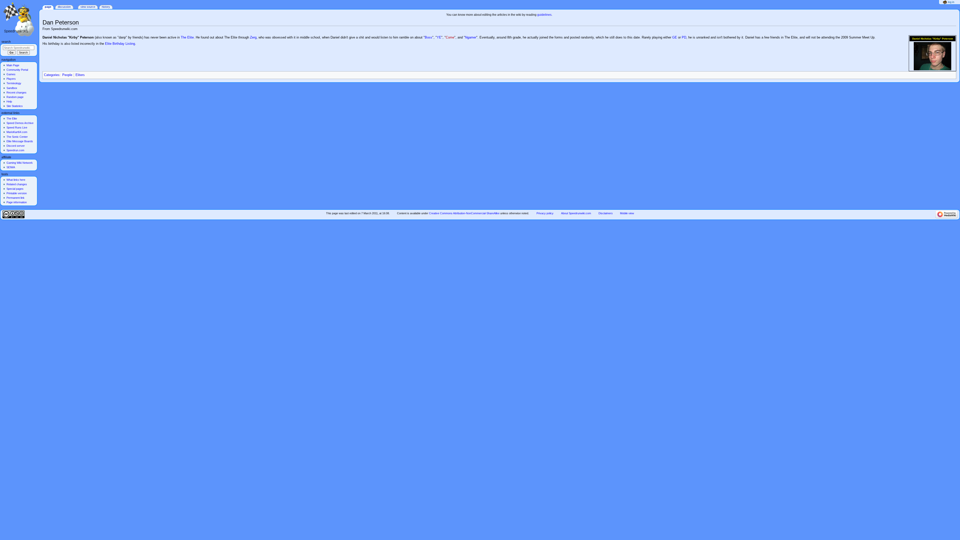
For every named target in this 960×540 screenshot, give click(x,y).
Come (450, 37)
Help (9, 101)
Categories (52, 75)
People (67, 75)
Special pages (15, 188)
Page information (16, 202)
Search (6, 41)
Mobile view (627, 213)
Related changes (16, 184)
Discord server (15, 145)
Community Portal (17, 69)
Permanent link (15, 197)
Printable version (16, 193)
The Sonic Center (17, 136)
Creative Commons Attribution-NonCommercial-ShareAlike (464, 213)
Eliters (80, 75)
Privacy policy (545, 213)
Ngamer (470, 37)
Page (48, 6)
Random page (15, 97)
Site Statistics (14, 106)
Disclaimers (605, 213)
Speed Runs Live (16, 127)
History (106, 6)
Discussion (64, 6)
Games (11, 74)
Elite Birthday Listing (120, 44)
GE (674, 37)
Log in (951, 2)
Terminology (13, 83)
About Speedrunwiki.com (576, 213)
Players (11, 78)
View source (87, 6)
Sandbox (11, 88)
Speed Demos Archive (20, 123)
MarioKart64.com (16, 132)
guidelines (544, 14)
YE (439, 37)
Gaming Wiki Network (19, 162)
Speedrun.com (15, 150)
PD (684, 37)
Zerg (253, 37)
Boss (428, 37)
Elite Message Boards (19, 141)
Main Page (12, 65)
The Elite (187, 37)
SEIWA (10, 167)
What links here (15, 179)
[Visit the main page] (19, 19)
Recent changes (16, 92)
